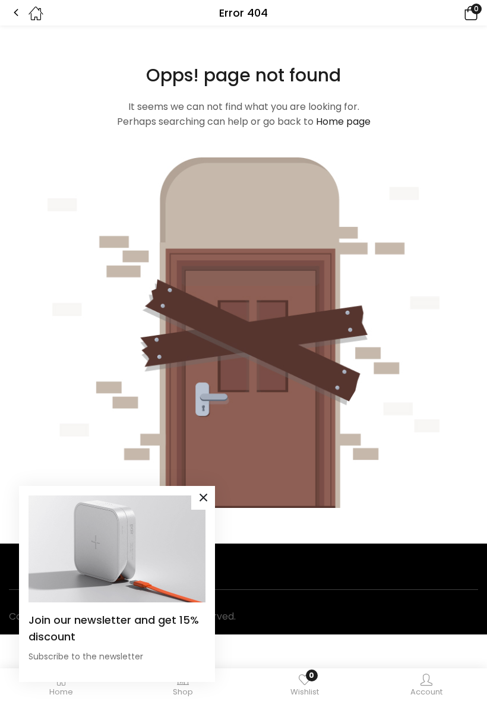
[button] (454, 12)
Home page (343, 121)
